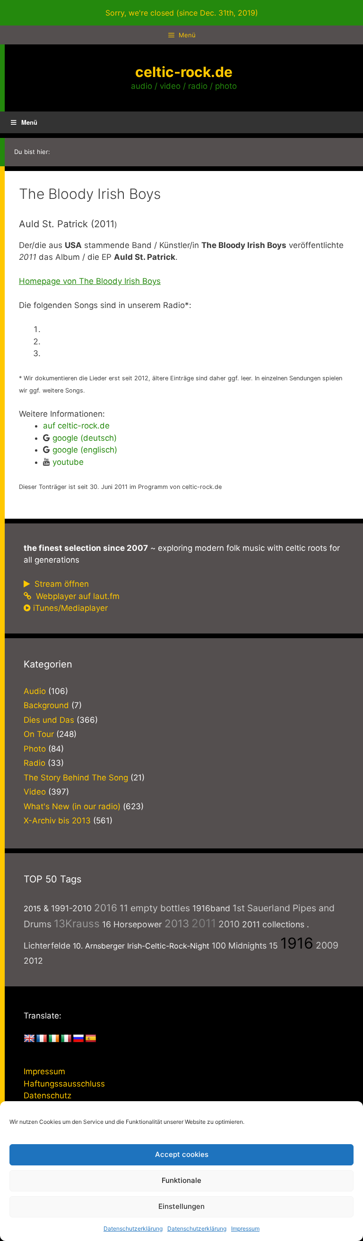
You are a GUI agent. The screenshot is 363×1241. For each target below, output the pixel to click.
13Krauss (77, 923)
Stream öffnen (60, 584)
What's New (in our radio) (72, 806)
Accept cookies (181, 1154)
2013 (176, 923)
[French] (41, 1039)
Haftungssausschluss (64, 1083)
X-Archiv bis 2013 (57, 820)
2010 (229, 924)
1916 (296, 943)
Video (35, 791)
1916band (211, 908)
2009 (327, 945)
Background (46, 705)
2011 (203, 923)
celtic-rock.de (184, 71)
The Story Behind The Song (76, 777)
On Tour (39, 734)
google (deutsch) (84, 438)
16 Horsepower (132, 924)
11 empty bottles (155, 908)
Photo (35, 748)
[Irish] (54, 1039)
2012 (33, 961)
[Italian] (66, 1039)
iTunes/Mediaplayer (70, 608)
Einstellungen (181, 1206)
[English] (29, 1039)
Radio (34, 763)
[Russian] (78, 1039)
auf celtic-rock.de (76, 425)
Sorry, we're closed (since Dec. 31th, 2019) (181, 12)
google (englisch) (84, 449)
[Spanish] (90, 1039)
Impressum (245, 1228)
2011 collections (273, 924)
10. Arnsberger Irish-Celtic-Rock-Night (141, 945)
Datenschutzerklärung (133, 1228)
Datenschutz (47, 1095)
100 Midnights (239, 945)
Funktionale (181, 1180)
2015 (32, 908)
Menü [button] (29, 122)
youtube (68, 462)
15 (273, 945)
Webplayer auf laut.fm (77, 596)
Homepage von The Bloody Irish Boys (90, 281)
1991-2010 (71, 908)
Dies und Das (49, 720)
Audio (35, 691)
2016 (105, 908)
